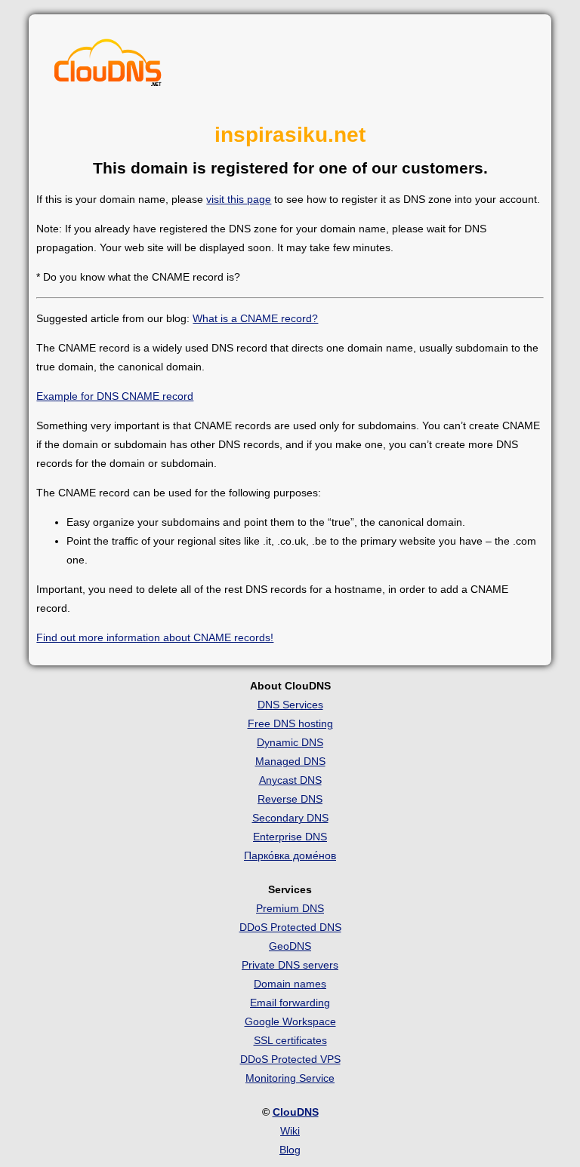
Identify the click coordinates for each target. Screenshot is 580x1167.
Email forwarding (290, 1003)
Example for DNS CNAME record (114, 396)
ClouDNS (296, 1112)
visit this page (238, 199)
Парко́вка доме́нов (290, 855)
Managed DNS (290, 761)
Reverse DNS (290, 799)
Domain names (290, 984)
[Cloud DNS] (108, 66)
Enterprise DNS (290, 837)
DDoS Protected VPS (290, 1059)
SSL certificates (290, 1040)
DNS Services (290, 705)
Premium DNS (290, 908)
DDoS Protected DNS (290, 927)
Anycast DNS (290, 780)
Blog (290, 1150)
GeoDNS (290, 946)
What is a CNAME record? (255, 318)
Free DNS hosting (290, 723)
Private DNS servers (290, 965)
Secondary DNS (290, 818)
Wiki (290, 1131)
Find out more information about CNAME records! (154, 637)
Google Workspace (290, 1021)
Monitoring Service (290, 1078)
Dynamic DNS (290, 742)
